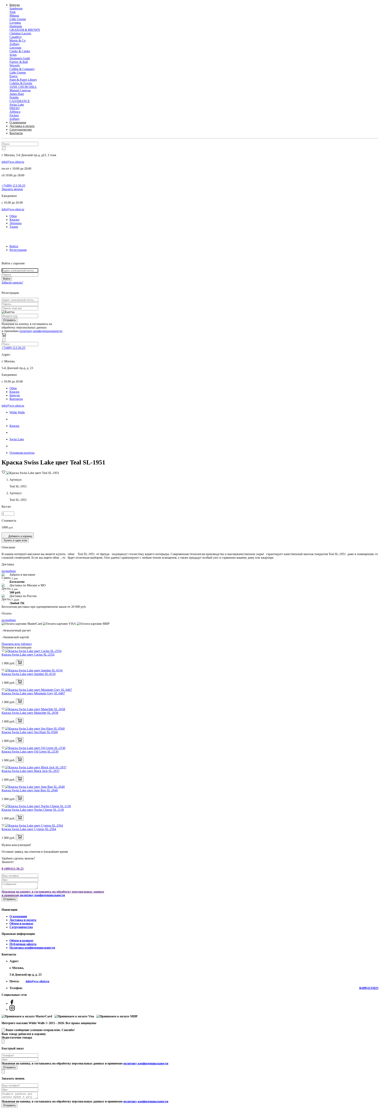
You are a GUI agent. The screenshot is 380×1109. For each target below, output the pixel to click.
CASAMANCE (20, 101)
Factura (14, 115)
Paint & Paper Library (23, 79)
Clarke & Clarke (20, 51)
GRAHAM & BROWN (25, 29)
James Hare (17, 94)
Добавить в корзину (20, 536)
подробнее (9, 571)
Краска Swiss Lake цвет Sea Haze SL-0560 (30, 732)
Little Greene (18, 19)
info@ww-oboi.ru (13, 161)
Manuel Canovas (20, 90)
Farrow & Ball (19, 62)
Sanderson (16, 8)
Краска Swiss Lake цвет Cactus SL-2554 (28, 654)
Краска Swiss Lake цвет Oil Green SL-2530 (30, 751)
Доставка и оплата (22, 126)
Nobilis (14, 97)
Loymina (15, 22)
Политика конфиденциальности (32, 947)
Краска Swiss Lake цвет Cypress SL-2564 (29, 829)
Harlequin (16, 26)
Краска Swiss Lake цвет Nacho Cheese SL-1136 (33, 809)
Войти (14, 246)
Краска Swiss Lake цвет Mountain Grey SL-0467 (33, 693)
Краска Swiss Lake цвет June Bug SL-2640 (30, 790)
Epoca (13, 76)
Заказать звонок (12, 189)
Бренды (15, 5)
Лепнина (16, 223)
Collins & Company (22, 69)
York (13, 12)
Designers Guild (20, 58)
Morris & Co (18, 40)
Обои (13, 216)
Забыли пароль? (12, 282)
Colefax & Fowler (21, 83)
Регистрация (18, 250)
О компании (18, 122)
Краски (14, 219)
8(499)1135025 (368, 988)
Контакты (16, 133)
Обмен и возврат (21, 923)
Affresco (15, 111)
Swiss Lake (17, 104)
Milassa (14, 15)
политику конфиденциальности (40, 331)
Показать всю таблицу (17, 644)
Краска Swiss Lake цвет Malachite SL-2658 (30, 712)
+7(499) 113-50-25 (13, 185)
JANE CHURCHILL (23, 86)
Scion (13, 54)
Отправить (9, 320)
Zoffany (15, 44)
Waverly (15, 65)
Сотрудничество (21, 129)
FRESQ (15, 108)
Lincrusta (15, 47)
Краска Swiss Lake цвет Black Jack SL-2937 (31, 771)
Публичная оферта (23, 944)
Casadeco (16, 37)
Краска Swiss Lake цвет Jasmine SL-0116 (29, 674)
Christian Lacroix (20, 33)
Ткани (14, 226)
